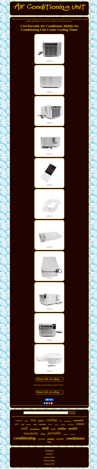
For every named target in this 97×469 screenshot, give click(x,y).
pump (50, 438)
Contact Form (49, 457)
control (18, 420)
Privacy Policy (49, 461)
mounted (78, 420)
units (35, 424)
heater (56, 424)
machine (42, 424)
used (53, 429)
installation (35, 429)
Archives (49, 454)
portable (54, 433)
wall (24, 428)
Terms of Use (49, 464)
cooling (51, 420)
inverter (28, 424)
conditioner (75, 438)
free (60, 421)
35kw (49, 442)
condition (70, 424)
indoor (50, 424)
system (41, 438)
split (16, 424)
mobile (73, 428)
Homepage (49, 451)
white (42, 434)
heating (63, 424)
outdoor (72, 434)
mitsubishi (31, 433)
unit (45, 428)
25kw (26, 421)
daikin (60, 438)
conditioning (25, 438)
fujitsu (41, 420)
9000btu (66, 434)
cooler (62, 428)
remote (80, 423)
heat (33, 420)
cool (22, 424)
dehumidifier (67, 421)
